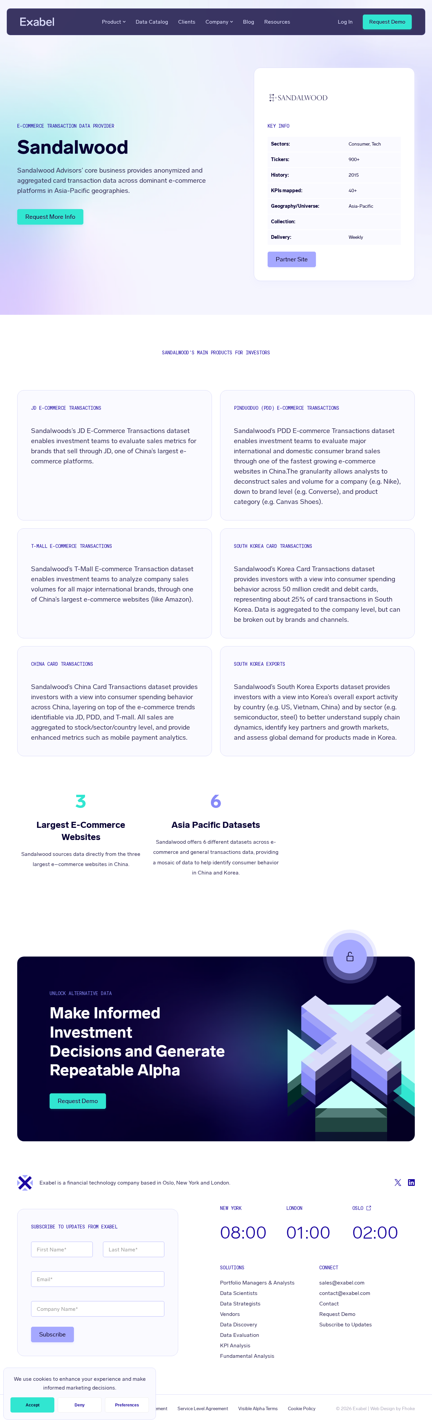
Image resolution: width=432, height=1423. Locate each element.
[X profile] (398, 1182)
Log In (345, 22)
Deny (80, 1405)
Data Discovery (238, 1324)
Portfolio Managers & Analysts (257, 1282)
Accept (32, 1405)
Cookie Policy (302, 1409)
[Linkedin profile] (411, 1182)
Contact (329, 1303)
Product (111, 22)
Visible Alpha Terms (258, 1409)
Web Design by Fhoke (392, 1409)
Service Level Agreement (203, 1409)
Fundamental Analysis (247, 1356)
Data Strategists (240, 1303)
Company (217, 22)
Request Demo (387, 22)
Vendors (230, 1314)
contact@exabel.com (344, 1293)
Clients (186, 22)
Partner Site (292, 259)
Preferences (127, 1405)
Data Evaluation (239, 1335)
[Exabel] (37, 22)
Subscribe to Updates (345, 1324)
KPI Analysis (235, 1345)
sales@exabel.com (341, 1282)
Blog (248, 22)
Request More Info (50, 217)
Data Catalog (152, 22)
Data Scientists (239, 1293)
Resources (277, 22)
